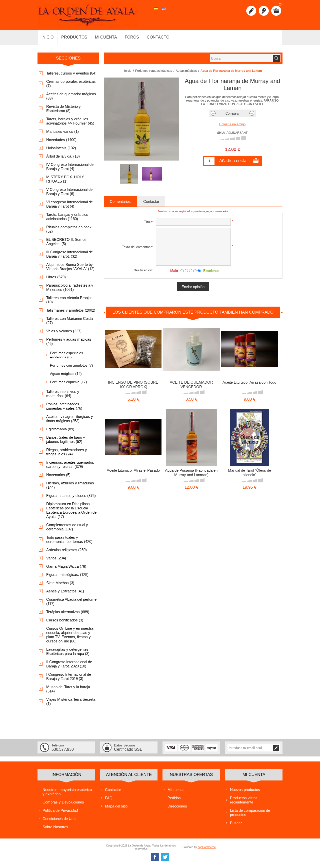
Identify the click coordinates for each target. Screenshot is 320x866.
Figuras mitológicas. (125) (67, 574)
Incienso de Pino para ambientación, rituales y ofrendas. (133, 347)
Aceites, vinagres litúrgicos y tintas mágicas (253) (69, 418)
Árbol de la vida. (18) (63, 156)
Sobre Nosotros (55, 827)
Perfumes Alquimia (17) (68, 382)
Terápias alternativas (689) (67, 612)
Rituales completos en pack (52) (69, 229)
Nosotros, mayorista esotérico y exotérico (67, 791)
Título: (148, 222)
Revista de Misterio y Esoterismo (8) (63, 108)
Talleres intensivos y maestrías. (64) (62, 393)
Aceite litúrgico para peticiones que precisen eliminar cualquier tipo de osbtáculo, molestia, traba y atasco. (249, 349)
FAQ (108, 798)
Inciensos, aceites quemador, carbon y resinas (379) (70, 464)
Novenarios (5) (58, 475)
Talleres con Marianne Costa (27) (69, 320)
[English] (164, 12)
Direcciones (177, 806)
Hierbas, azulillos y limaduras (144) (70, 485)
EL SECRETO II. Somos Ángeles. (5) (66, 241)
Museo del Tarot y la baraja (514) (68, 689)
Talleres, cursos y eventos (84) (71, 73)
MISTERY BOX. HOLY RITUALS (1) (65, 179)
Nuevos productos (245, 789)
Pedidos (174, 798)
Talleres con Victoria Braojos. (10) (70, 300)
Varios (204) (56, 558)
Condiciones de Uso (59, 818)
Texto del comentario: (137, 247)
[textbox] (241, 58)
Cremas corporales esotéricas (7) (71, 83)
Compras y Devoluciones (63, 802)
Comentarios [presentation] (120, 201)
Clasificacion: (142, 270)
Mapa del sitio (116, 806)
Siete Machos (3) (60, 583)
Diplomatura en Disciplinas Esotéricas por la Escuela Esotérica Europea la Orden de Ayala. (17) (71, 510)
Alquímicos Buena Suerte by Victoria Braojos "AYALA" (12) (70, 266)
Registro (251, 11)
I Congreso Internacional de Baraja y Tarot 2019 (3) (68, 676)
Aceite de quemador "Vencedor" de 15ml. (191, 347)
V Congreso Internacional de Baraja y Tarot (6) (69, 191)
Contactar (113, 789)
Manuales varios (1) (62, 131)
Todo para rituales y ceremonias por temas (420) (69, 539)
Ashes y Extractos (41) (65, 591)
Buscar (236, 823)
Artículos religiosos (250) (66, 550)
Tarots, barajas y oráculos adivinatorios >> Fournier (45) (70, 121)
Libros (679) (56, 277)
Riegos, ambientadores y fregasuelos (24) (66, 452)
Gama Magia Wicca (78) (66, 566)
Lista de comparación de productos (250, 812)
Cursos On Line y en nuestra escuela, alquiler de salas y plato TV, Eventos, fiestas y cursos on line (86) (69, 634)
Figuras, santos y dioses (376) (71, 495)
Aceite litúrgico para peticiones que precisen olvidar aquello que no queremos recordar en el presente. (133, 437)
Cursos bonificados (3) (64, 620)
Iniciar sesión (264, 11)
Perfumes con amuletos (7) (71, 365)
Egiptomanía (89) (60, 429)
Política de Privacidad (60, 810)
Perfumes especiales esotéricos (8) (66, 355)
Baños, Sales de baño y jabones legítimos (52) (65, 439)
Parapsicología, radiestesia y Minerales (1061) (69, 287)
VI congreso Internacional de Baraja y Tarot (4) (69, 204)
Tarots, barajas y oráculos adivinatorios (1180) (67, 216)
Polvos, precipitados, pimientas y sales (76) (64, 406)
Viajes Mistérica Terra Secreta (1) (70, 701)
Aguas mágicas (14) (66, 374)
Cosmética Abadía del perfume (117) (71, 601)
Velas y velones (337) (64, 331)
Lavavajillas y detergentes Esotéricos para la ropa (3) (68, 651)
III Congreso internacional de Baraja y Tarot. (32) (69, 254)
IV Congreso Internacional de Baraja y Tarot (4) (70, 166)
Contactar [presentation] (151, 201)
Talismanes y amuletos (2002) (70, 310)
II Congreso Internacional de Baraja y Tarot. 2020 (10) (69, 664)
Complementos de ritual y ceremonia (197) (67, 527)
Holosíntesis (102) (61, 148)
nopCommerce (207, 846)
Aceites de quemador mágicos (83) (71, 96)
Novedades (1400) (61, 140)
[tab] (120, 201)
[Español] (156, 12)
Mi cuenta (176, 789)
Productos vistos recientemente (244, 800)
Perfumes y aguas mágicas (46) (68, 341)
